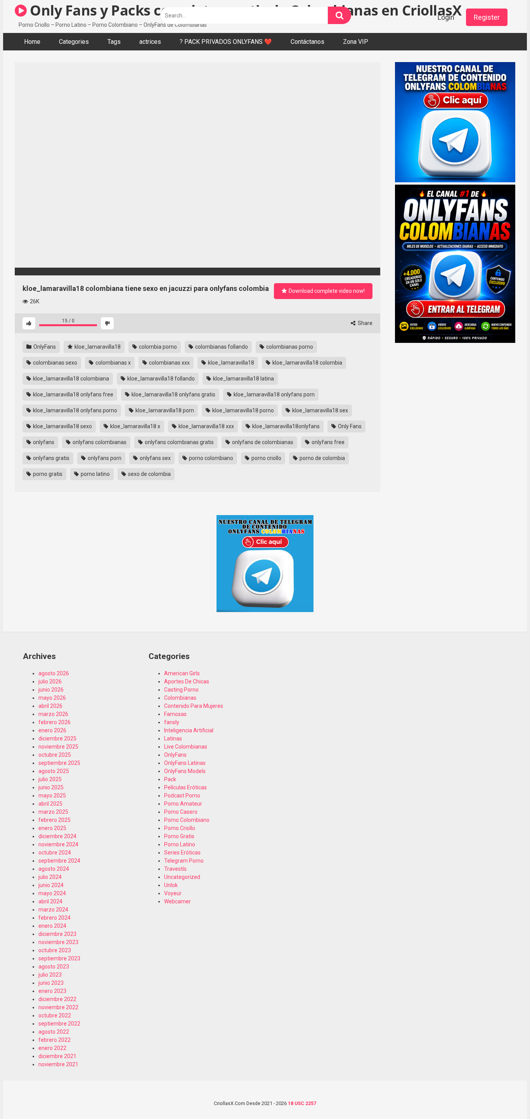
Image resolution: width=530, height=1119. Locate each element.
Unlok (171, 885)
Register (487, 17)
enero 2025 (52, 828)
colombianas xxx (169, 363)
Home (32, 41)
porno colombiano (210, 458)
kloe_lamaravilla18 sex (319, 410)
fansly (171, 722)
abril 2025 (50, 804)
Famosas (175, 714)
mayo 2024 (52, 893)
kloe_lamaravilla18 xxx (205, 426)
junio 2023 (51, 983)
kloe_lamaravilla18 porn (164, 410)
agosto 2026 (53, 673)
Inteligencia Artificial (188, 730)
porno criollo (265, 458)
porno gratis (47, 474)
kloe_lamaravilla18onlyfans (285, 426)
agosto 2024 (53, 869)
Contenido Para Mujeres (193, 706)
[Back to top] (504, 1095)
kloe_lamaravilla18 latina (243, 378)
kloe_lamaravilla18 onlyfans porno (74, 410)
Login (446, 17)
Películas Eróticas (185, 787)
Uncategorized (182, 877)
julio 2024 (50, 877)
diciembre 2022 (57, 999)
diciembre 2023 (57, 934)
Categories (74, 41)
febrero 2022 (54, 1040)
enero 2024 (52, 926)
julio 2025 (50, 779)
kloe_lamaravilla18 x (134, 426)
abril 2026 (50, 706)
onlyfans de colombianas (262, 442)
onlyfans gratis (50, 458)
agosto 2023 (53, 966)
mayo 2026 (52, 698)
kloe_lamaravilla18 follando (160, 378)
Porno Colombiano (187, 820)
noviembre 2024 (58, 844)
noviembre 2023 (58, 942)
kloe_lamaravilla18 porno (242, 410)
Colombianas (180, 698)
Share (364, 323)
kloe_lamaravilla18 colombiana (70, 378)
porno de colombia (321, 458)
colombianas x (112, 363)
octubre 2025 (54, 755)
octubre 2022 (54, 1015)
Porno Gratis (179, 836)
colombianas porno (289, 347)
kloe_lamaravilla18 (97, 347)
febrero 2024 (54, 918)
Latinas (173, 738)
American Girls (182, 673)
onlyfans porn (104, 458)
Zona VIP (355, 41)
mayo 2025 (52, 795)
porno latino (95, 474)
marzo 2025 (53, 812)
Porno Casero (180, 812)
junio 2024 (51, 885)
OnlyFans (44, 347)
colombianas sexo (54, 363)
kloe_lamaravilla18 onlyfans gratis (172, 394)
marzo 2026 (53, 714)
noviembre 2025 (58, 747)
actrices (150, 41)
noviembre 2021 (58, 1064)
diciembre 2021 (57, 1056)
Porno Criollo (179, 828)
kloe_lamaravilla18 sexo (62, 426)
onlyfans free (327, 442)
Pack (170, 779)
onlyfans (43, 442)
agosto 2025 (53, 771)
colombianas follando (221, 347)
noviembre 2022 (58, 1007)
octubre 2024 (54, 852)
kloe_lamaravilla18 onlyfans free (72, 394)
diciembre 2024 (57, 836)
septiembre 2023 (59, 958)
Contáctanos (307, 41)
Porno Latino (179, 844)
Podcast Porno (182, 795)
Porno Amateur (183, 804)
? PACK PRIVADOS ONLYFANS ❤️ (226, 41)
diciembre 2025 (57, 738)
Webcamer (177, 901)
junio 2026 (51, 690)
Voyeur (173, 893)
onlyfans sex (155, 458)
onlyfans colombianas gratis (179, 442)
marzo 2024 (53, 909)
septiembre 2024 (59, 861)
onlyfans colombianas (98, 442)
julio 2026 (50, 681)
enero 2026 (52, 730)
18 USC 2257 (302, 1103)
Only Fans (349, 426)
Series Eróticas (182, 852)
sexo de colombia (149, 474)
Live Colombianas (185, 747)
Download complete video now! (326, 291)
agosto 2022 (53, 1032)
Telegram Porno (184, 861)
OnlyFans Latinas (185, 763)
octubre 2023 (54, 950)
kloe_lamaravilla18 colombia (306, 363)
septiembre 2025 (59, 763)
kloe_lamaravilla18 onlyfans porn (273, 394)
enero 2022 (52, 1048)
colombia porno (157, 347)
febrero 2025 (54, 820)
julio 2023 (50, 975)
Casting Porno (181, 690)
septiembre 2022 (59, 1023)
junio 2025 (51, 787)
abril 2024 (50, 901)
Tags (114, 41)
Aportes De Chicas (186, 681)
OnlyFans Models (185, 771)
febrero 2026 (54, 722)
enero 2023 (52, 991)
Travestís (175, 869)
